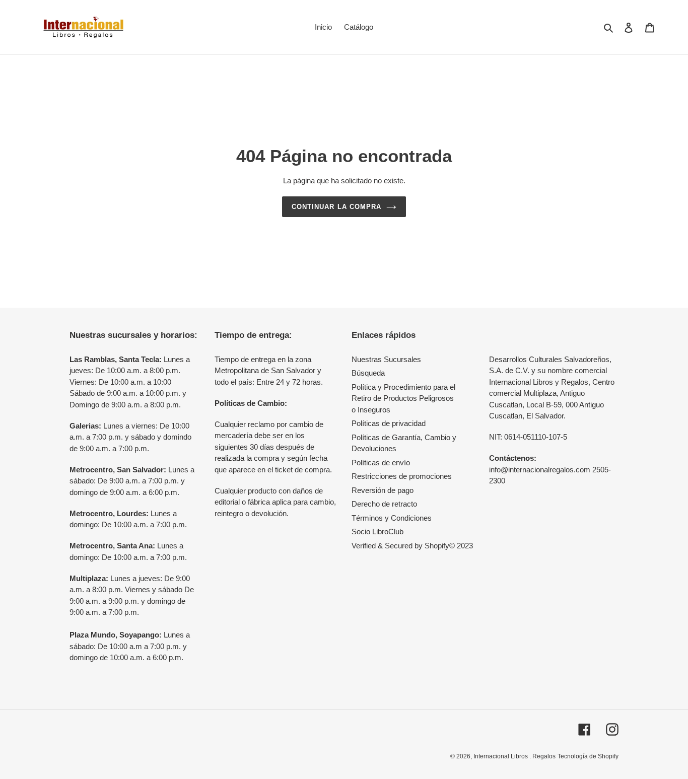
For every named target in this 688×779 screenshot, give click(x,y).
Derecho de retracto (384, 504)
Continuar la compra (336, 206)
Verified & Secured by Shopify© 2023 (412, 545)
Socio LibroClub (377, 531)
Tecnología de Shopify (588, 756)
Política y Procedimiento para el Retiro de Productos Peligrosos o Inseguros (403, 398)
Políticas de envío (381, 462)
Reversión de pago (383, 490)
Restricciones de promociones (402, 476)
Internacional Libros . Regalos (514, 756)
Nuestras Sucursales (386, 359)
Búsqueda (368, 373)
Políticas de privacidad (389, 423)
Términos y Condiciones (392, 518)
